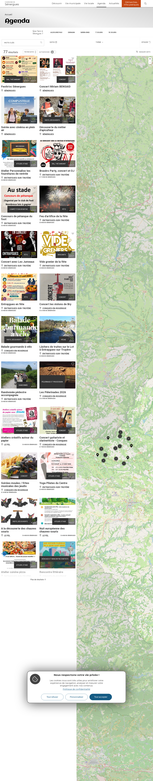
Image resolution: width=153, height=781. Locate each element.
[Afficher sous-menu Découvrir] (62, 3)
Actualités (114, 3)
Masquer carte (144, 52)
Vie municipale (73, 3)
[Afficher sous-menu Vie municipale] (81, 3)
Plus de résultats (37, 579)
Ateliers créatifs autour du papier (17, 439)
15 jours (112, 32)
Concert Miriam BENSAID (55, 86)
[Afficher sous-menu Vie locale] (94, 3)
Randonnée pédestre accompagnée (13, 394)
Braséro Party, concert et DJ (56, 170)
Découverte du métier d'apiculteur (52, 129)
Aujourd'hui (56, 32)
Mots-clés (9, 42)
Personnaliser (76, 697)
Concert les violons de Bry (55, 304)
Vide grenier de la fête (52, 261)
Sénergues (12, 3)
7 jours (99, 32)
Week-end (85, 32)
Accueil (8, 14)
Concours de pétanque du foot (16, 218)
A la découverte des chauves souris (18, 530)
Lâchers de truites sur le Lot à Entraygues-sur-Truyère (56, 348)
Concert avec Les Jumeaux (17, 261)
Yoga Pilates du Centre (53, 483)
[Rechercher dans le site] (145, 4)
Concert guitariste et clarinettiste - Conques (53, 439)
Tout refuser (52, 697)
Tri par (29, 52)
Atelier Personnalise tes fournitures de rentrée (15, 172)
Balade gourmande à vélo (16, 346)
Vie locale (89, 3)
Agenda (101, 3)
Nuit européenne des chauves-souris (52, 530)
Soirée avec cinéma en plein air (18, 129)
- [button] (150, 62)
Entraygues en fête (12, 304)
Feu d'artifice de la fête (53, 216)
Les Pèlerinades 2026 (52, 392)
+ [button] (150, 58)
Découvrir (57, 3)
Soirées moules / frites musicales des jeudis (15, 485)
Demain (71, 32)
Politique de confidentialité (76, 689)
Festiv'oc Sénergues (13, 86)
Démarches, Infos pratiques (131, 3)
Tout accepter (100, 697)
